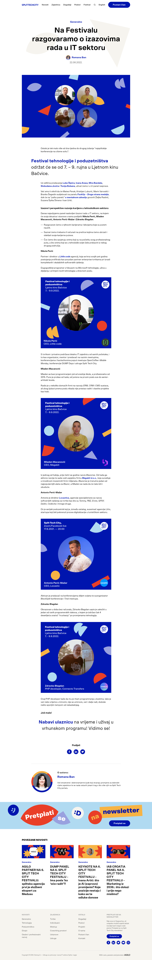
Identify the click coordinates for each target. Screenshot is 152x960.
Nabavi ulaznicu (56, 722)
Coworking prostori (58, 931)
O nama (81, 931)
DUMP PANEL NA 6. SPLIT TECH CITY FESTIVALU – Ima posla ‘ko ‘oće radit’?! (59, 875)
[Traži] (95, 4)
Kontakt (81, 938)
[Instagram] (128, 942)
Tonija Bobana (67, 186)
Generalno (76, 22)
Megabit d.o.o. (89, 478)
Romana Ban (66, 776)
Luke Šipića (69, 183)
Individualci (55, 923)
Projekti (81, 927)
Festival (87, 5)
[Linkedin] (76, 751)
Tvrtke (53, 919)
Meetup (53, 927)
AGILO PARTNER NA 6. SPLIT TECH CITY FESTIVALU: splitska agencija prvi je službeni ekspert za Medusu (33, 880)
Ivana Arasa (82, 183)
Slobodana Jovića (50, 186)
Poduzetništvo (28, 927)
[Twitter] (82, 751)
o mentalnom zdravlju (76, 197)
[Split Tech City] (30, 4)
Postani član (119, 5)
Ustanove (54, 935)
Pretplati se (120, 823)
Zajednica (56, 5)
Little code (65, 257)
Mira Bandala (95, 183)
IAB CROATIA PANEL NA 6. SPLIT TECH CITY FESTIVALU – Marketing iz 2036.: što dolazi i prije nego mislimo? (118, 880)
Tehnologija (27, 923)
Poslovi (77, 5)
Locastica (64, 498)
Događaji (67, 5)
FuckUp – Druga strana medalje (93, 194)
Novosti (45, 5)
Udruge (53, 938)
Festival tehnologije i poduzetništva (69, 161)
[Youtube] (123, 942)
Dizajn (24, 931)
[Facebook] (69, 751)
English (102, 5)
